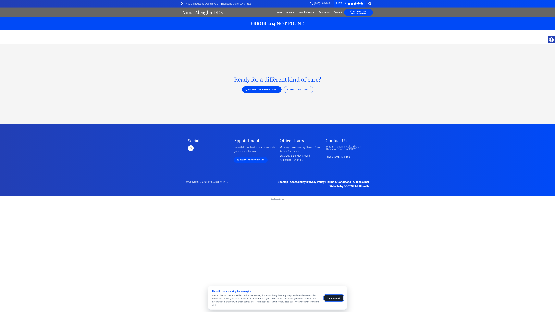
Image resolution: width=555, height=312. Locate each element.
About (289, 12)
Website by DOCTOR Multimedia (349, 186)
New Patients (305, 12)
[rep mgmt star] (355, 3)
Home (279, 12)
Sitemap (283, 182)
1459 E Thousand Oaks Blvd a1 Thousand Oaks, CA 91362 (343, 148)
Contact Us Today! (298, 89)
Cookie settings (277, 199)
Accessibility (298, 182)
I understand (334, 298)
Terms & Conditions (339, 182)
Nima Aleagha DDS (202, 12)
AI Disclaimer (361, 182)
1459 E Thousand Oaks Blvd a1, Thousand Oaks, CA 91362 (217, 3)
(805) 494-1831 (323, 3)
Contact (338, 12)
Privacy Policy (316, 182)
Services (323, 12)
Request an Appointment (358, 12)
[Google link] (369, 3)
